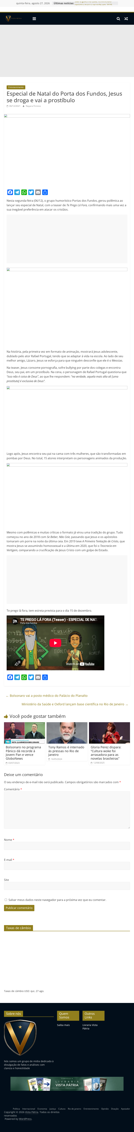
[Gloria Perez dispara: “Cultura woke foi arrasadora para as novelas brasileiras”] (109, 724)
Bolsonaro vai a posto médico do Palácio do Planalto (47, 695)
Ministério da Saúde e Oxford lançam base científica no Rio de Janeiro (75, 704)
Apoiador (125, 1108)
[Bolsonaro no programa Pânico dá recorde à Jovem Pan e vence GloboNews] (24, 724)
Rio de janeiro (74, 1108)
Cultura (61, 1108)
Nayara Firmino (33, 105)
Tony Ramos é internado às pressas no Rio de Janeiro (66, 751)
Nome (9, 840)
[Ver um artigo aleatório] (126, 18)
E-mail (9, 860)
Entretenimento (16, 87)
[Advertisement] (67, 50)
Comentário (13, 789)
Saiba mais (63, 1025)
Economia (42, 1108)
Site (6, 880)
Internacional (28, 1108)
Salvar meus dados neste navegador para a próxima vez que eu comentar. (57, 900)
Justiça (53, 1108)
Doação (115, 1108)
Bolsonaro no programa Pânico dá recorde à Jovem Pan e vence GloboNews (23, 753)
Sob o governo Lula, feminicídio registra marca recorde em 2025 (93, 5)
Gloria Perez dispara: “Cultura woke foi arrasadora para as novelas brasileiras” (106, 753)
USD (26, 991)
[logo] (20, 1021)
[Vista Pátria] (13, 19)
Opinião (105, 1108)
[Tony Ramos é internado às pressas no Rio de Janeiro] (67, 724)
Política (16, 1108)
